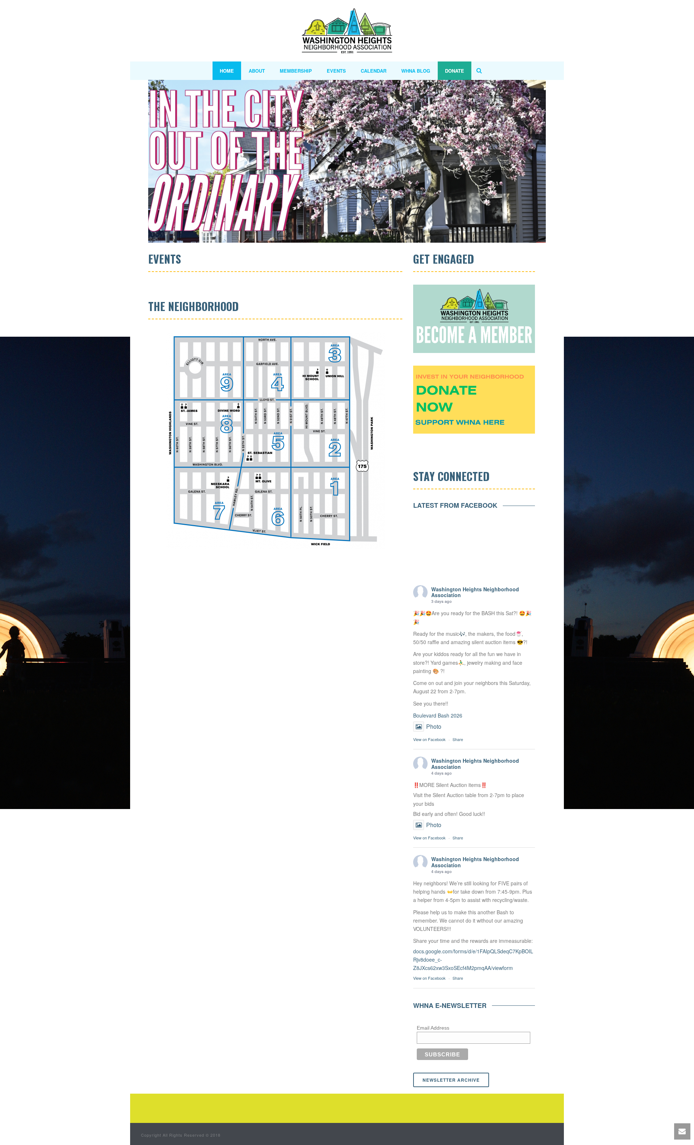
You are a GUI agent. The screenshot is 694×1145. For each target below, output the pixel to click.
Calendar (373, 70)
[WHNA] (347, 30)
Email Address (433, 1028)
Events (336, 70)
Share (458, 739)
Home (227, 70)
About (257, 70)
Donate (454, 70)
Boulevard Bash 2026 (437, 715)
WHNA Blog (415, 70)
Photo (433, 726)
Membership (296, 70)
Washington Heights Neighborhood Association (475, 592)
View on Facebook (429, 739)
